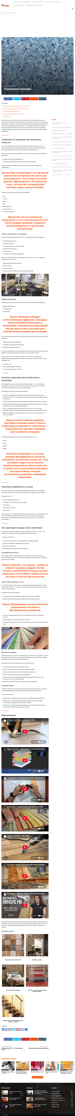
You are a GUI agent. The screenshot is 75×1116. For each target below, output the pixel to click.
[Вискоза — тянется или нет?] (52, 1066)
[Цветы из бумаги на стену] (37, 1066)
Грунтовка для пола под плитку (39, 1048)
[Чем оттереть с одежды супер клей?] (29, 1105)
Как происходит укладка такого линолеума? (13, 114)
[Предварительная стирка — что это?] (8, 1066)
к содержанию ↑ (5, 135)
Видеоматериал (7, 116)
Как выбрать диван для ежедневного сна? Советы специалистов (41, 1092)
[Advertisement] (37, 25)
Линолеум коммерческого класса (11, 111)
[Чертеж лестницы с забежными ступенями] (29, 1099)
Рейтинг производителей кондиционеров (62, 127)
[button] (72, 9)
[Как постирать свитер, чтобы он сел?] (4, 1099)
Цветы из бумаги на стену (37, 1071)
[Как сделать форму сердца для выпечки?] (22, 1066)
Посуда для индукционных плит (60, 130)
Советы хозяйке (20, 1069)
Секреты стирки (5, 1069)
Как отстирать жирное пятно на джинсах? (62, 141)
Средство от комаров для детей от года (62, 155)
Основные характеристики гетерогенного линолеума (16, 108)
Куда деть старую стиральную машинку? (62, 166)
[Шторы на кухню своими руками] (4, 1092)
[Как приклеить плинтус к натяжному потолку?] (67, 1066)
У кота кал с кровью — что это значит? (61, 174)
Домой (2, 13)
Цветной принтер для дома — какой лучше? (62, 133)
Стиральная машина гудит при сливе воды (62, 144)
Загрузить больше (37, 1077)
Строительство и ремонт (10, 13)
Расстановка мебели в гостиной (60, 163)
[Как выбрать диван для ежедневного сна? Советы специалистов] (29, 1092)
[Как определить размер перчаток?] (4, 1105)
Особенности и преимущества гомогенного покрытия (16, 106)
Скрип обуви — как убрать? (59, 148)
